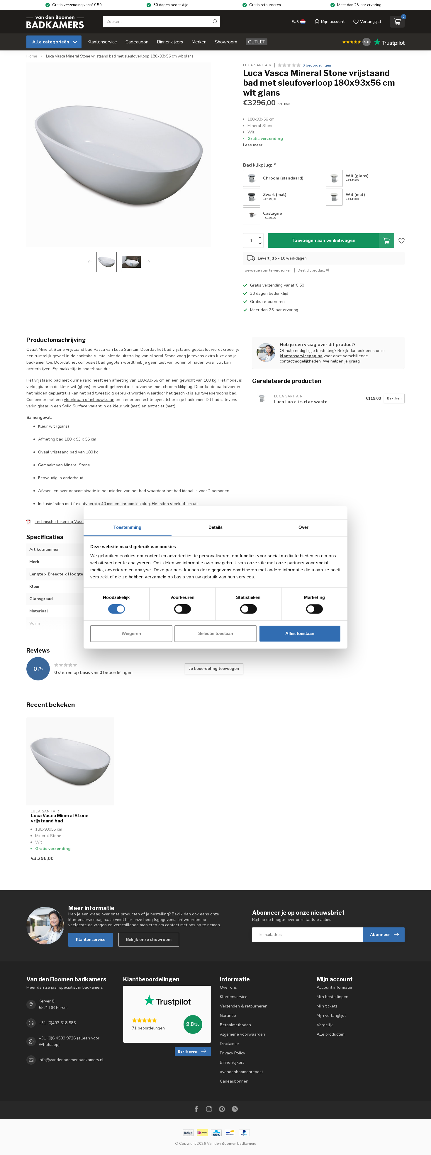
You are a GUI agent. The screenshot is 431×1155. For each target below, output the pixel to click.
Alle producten (331, 1034)
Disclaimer (229, 1043)
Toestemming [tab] (127, 527)
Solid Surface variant (81, 406)
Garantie (228, 1015)
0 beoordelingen (317, 65)
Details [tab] (215, 527)
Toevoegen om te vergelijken (267, 270)
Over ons (228, 987)
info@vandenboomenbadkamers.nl (71, 1060)
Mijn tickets (327, 1006)
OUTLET (256, 42)
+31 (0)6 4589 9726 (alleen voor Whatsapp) (69, 1041)
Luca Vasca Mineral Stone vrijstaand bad (60, 818)
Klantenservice (102, 42)
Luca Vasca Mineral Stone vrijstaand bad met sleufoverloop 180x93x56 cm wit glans (120, 56)
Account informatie (334, 987)
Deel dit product (312, 270)
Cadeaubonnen (234, 1081)
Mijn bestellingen (332, 997)
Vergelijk (325, 1025)
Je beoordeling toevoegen (214, 668)
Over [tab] (303, 527)
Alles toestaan (299, 633)
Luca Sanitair (257, 65)
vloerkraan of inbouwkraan (89, 399)
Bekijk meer (188, 1051)
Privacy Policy (232, 1053)
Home (31, 56)
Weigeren (131, 633)
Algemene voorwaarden (242, 1034)
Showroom (226, 42)
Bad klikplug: (259, 165)
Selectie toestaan (215, 633)
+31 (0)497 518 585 (57, 1023)
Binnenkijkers (170, 42)
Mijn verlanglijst (331, 1015)
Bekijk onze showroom (149, 939)
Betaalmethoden (235, 1025)
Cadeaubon (136, 42)
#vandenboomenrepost (241, 1072)
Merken (198, 42)
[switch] (182, 609)
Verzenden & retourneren (243, 1006)
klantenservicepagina (301, 356)
